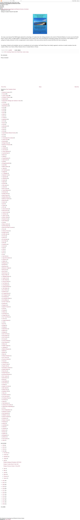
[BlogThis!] (16, 50)
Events (3, 93)
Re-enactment (5, 239)
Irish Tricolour (5, 337)
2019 (3, 124)
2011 (3, 252)
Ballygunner (4, 262)
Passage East (4, 232)
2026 (3, 161)
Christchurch (4, 178)
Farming (4, 310)
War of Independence (6, 409)
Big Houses (4, 266)
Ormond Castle (5, 364)
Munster (3, 352)
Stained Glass (5, 389)
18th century (4, 185)
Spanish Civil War (5, 386)
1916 (3, 249)
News (3, 229)
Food (3, 222)
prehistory (4, 436)
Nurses (3, 360)
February (5, 476)
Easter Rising (4, 220)
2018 (3, 109)
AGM (3, 117)
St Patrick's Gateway (6, 97)
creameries (4, 428)
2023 (5, 51)
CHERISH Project (6, 276)
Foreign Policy (5, 315)
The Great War (5, 396)
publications (4, 126)
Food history (4, 313)
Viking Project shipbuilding (7, 406)
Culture (3, 168)
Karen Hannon (5, 342)
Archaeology (8, 51)
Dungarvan (4, 305)
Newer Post (3, 86)
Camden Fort (4, 278)
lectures (3, 245)
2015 (3, 120)
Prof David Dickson (6, 374)
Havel (3, 323)
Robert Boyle (5, 377)
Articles (3, 186)
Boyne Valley (5, 274)
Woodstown (4, 244)
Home (40, 86)
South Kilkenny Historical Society (9, 132)
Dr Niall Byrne (5, 169)
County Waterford (5, 151)
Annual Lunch (5, 139)
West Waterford (5, 413)
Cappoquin (4, 176)
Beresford (4, 264)
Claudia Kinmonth (6, 286)
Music (3, 354)
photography (4, 435)
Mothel (3, 350)
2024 (3, 129)
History (3, 154)
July (5, 460)
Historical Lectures (6, 92)
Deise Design (8, 519)
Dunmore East (13, 51)
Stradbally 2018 (5, 391)
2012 (3, 107)
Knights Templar (5, 345)
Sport (3, 203)
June (5, 468)
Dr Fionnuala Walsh (6, 298)
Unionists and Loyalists (6, 404)
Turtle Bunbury (5, 403)
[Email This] (15, 50)
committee (4, 148)
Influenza (4, 330)
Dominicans (4, 291)
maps (3, 247)
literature (4, 431)
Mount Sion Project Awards (7, 227)
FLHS (3, 308)
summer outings (25, 51)
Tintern (3, 401)
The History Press (5, 398)
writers (3, 440)
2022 (3, 115)
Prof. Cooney (5, 376)
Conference (4, 213)
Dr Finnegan (4, 296)
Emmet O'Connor (5, 306)
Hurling (3, 327)
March (5, 474)
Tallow (3, 392)
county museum (5, 208)
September (6, 456)
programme (4, 119)
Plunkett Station (5, 369)
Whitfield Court (5, 414)
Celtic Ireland (5, 279)
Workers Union (5, 420)
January (5, 478)
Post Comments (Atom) (11, 89)
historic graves (5, 210)
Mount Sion (4, 200)
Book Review (5, 273)
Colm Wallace (5, 288)
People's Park (5, 365)
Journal (3, 164)
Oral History (4, 362)
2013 (3, 102)
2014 (3, 110)
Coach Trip (4, 149)
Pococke (4, 235)
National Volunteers (6, 355)
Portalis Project (19, 51)
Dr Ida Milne (4, 300)
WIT (3, 408)
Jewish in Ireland (5, 340)
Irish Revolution (5, 225)
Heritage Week (5, 193)
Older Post (77, 86)
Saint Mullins (4, 381)
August (5, 458)
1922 (3, 251)
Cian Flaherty (5, 283)
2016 (3, 131)
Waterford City (5, 175)
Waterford (4, 99)
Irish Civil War (5, 333)
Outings (3, 171)
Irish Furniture (5, 335)
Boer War (4, 271)
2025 (3, 127)
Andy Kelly (4, 256)
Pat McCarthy (5, 234)
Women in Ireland (5, 416)
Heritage (4, 325)
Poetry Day (4, 370)
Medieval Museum (6, 349)
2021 (3, 136)
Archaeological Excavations (7, 137)
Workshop (4, 421)
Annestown (4, 259)
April (5, 472)
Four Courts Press (5, 316)
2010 (3, 503)
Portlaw (3, 237)
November (6, 452)
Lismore (3, 180)
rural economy (5, 438)
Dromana (4, 303)
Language (4, 347)
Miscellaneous (5, 105)
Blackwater (4, 269)
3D (2, 254)
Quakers (4, 202)
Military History (5, 166)
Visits (3, 146)
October (5, 454)
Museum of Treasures (6, 144)
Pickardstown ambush (6, 367)
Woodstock (4, 418)
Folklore (4, 311)
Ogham (3, 181)
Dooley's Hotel (5, 217)
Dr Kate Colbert (5, 301)
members (4, 433)
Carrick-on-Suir (5, 212)
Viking (3, 156)
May (5, 470)
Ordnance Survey (5, 230)
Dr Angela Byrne (5, 293)
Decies (3, 122)
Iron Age (4, 338)
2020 (3, 114)
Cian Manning (5, 284)
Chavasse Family (5, 281)
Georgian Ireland (5, 320)
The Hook (4, 399)
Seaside (3, 384)
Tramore (4, 205)
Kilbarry (4, 343)
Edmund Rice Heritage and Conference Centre (11, 100)
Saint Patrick (4, 382)
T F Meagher (4, 173)
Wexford (4, 183)
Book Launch (5, 188)
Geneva (3, 318)
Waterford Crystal (5, 411)
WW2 (3, 242)
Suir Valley (4, 240)
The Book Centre (5, 394)
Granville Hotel (5, 153)
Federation (4, 191)
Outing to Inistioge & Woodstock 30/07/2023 (12, 462)
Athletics (4, 261)
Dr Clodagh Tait (5, 295)
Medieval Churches (6, 198)
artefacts (3, 423)
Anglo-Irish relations (6, 257)
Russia (3, 379)
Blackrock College (6, 267)
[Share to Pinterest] (20, 50)
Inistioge (4, 332)
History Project (5, 195)
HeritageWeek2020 (6, 163)
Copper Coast (5, 215)
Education (4, 141)
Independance (5, 328)
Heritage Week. (5, 142)
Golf (3, 322)
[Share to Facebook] (18, 50)
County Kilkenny (5, 190)
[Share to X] (17, 50)
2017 (3, 134)
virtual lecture (5, 159)
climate (3, 426)
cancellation (4, 425)
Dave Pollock (5, 289)
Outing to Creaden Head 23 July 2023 (10, 464)
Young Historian (5, 158)
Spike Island (4, 387)
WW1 (3, 207)
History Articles (5, 224)
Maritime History (5, 197)
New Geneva (4, 357)
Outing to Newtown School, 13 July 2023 (11, 466)
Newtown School (5, 359)
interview (4, 430)
